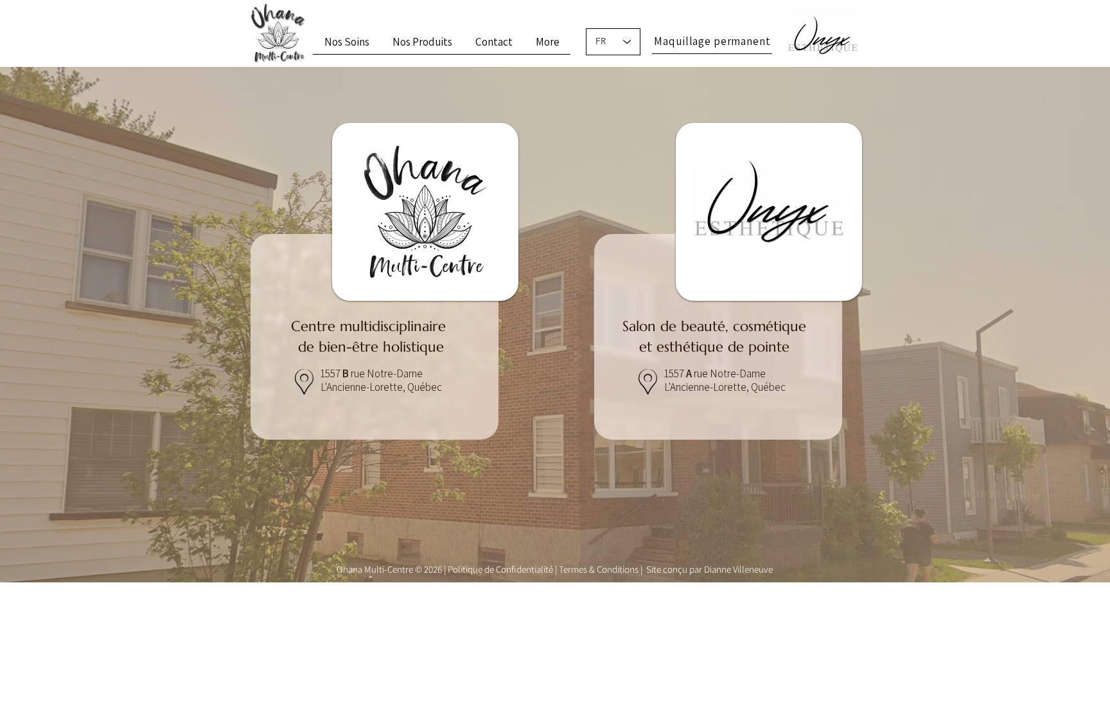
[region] (382, 327)
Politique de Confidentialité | (503, 569)
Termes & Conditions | (601, 569)
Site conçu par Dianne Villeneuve (709, 569)
